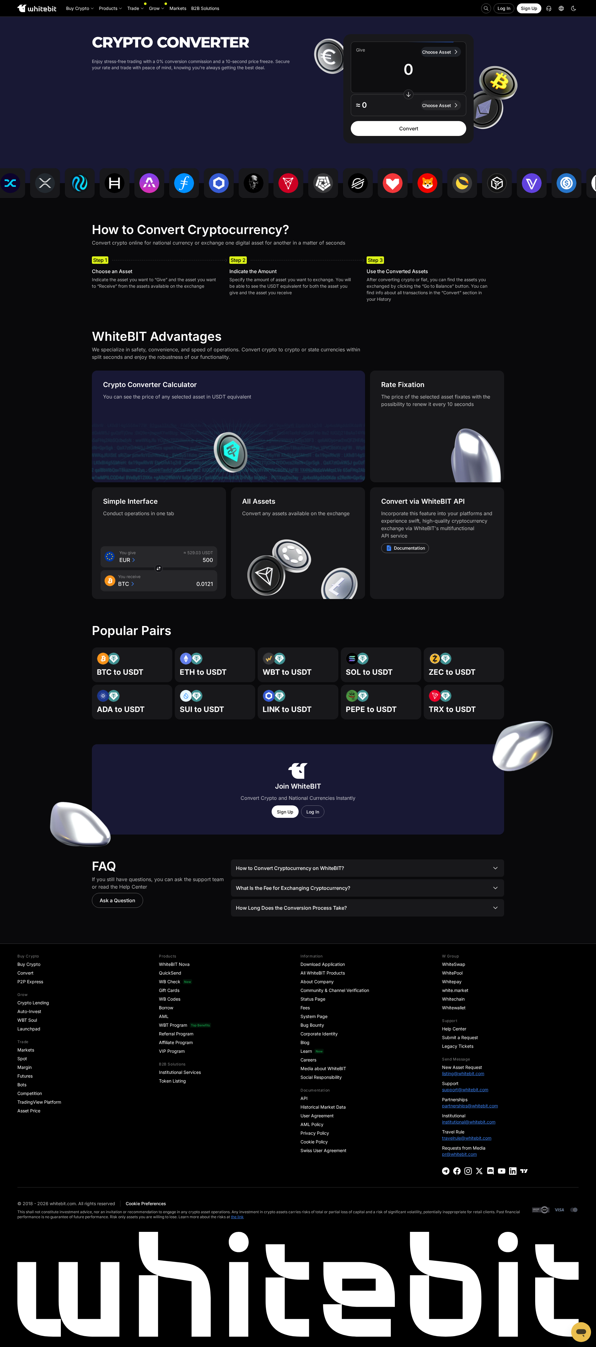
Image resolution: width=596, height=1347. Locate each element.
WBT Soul (27, 1020)
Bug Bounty (312, 1025)
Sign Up (529, 8)
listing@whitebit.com (463, 1073)
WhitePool (452, 972)
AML (164, 1016)
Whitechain (453, 999)
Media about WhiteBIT (323, 1068)
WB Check (169, 981)
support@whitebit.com (465, 1089)
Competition (29, 1093)
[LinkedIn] (513, 1171)
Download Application (322, 964)
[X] (479, 1171)
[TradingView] (524, 1171)
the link (237, 1216)
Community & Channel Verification (334, 990)
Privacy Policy (314, 1133)
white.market (455, 990)
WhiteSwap (453, 964)
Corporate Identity (319, 1033)
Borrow (166, 1007)
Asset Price (28, 1110)
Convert (408, 128)
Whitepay (452, 981)
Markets (25, 1049)
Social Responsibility (321, 1077)
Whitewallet (454, 1007)
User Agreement (317, 1115)
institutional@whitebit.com (468, 1121)
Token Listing (172, 1080)
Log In (504, 8)
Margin (24, 1067)
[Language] (561, 8)
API (304, 1098)
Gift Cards (169, 990)
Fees (305, 1007)
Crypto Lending (33, 1002)
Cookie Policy (314, 1141)
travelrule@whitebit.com (466, 1138)
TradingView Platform (39, 1102)
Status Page (312, 999)
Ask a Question (117, 900)
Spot (22, 1058)
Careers (308, 1059)
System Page (313, 1016)
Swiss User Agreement (323, 1150)
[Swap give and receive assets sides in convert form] (408, 94)
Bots (21, 1084)
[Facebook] (457, 1171)
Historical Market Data (323, 1107)
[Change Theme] (574, 8)
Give (360, 49)
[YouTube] (501, 1171)
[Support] (581, 1332)
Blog (304, 1042)
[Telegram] (445, 1171)
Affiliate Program (176, 1042)
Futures (25, 1076)
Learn (306, 1051)
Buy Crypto (28, 964)
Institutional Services (180, 1072)
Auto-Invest (29, 1011)
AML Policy (311, 1124)
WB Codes (169, 999)
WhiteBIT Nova (174, 964)
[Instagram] (468, 1171)
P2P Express (30, 981)
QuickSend (170, 972)
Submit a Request (460, 1037)
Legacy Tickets (457, 1046)
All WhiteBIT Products (322, 972)
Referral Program (176, 1033)
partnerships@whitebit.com (470, 1105)
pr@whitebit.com (459, 1154)
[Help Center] (549, 8)
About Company (317, 981)
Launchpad (28, 1028)
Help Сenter (454, 1028)
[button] (408, 105)
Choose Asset (436, 52)
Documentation (409, 548)
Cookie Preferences (146, 1203)
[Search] (486, 8)
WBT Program (173, 1025)
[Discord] (490, 1171)
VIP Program (172, 1051)
